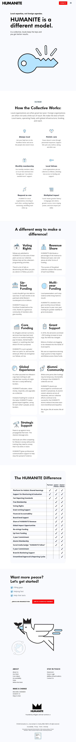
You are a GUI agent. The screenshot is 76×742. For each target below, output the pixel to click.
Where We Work (18, 682)
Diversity (45, 727)
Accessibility (30, 727)
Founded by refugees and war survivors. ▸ (38, 715)
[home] (12, 3)
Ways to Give (17, 696)
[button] (70, 3)
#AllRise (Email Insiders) (54, 676)
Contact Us (50, 678)
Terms (40, 727)
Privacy (36, 727)
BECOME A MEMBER (19, 692)
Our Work (16, 674)
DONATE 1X (16, 694)
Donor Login (51, 674)
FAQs (14, 680)
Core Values (16, 676)
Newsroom (50, 672)
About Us (15, 672)
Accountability (17, 678)
